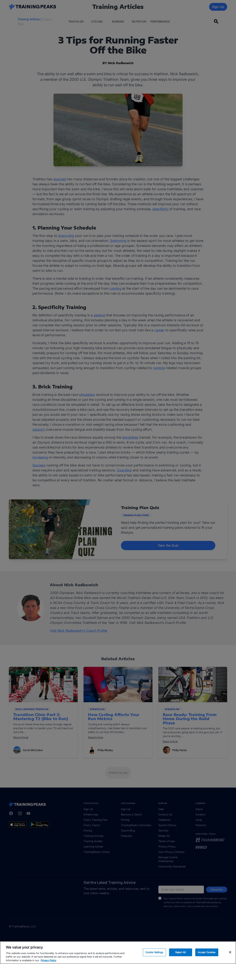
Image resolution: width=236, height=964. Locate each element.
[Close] (230, 952)
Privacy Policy (48, 960)
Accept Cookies (207, 952)
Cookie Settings (154, 952)
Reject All (180, 952)
